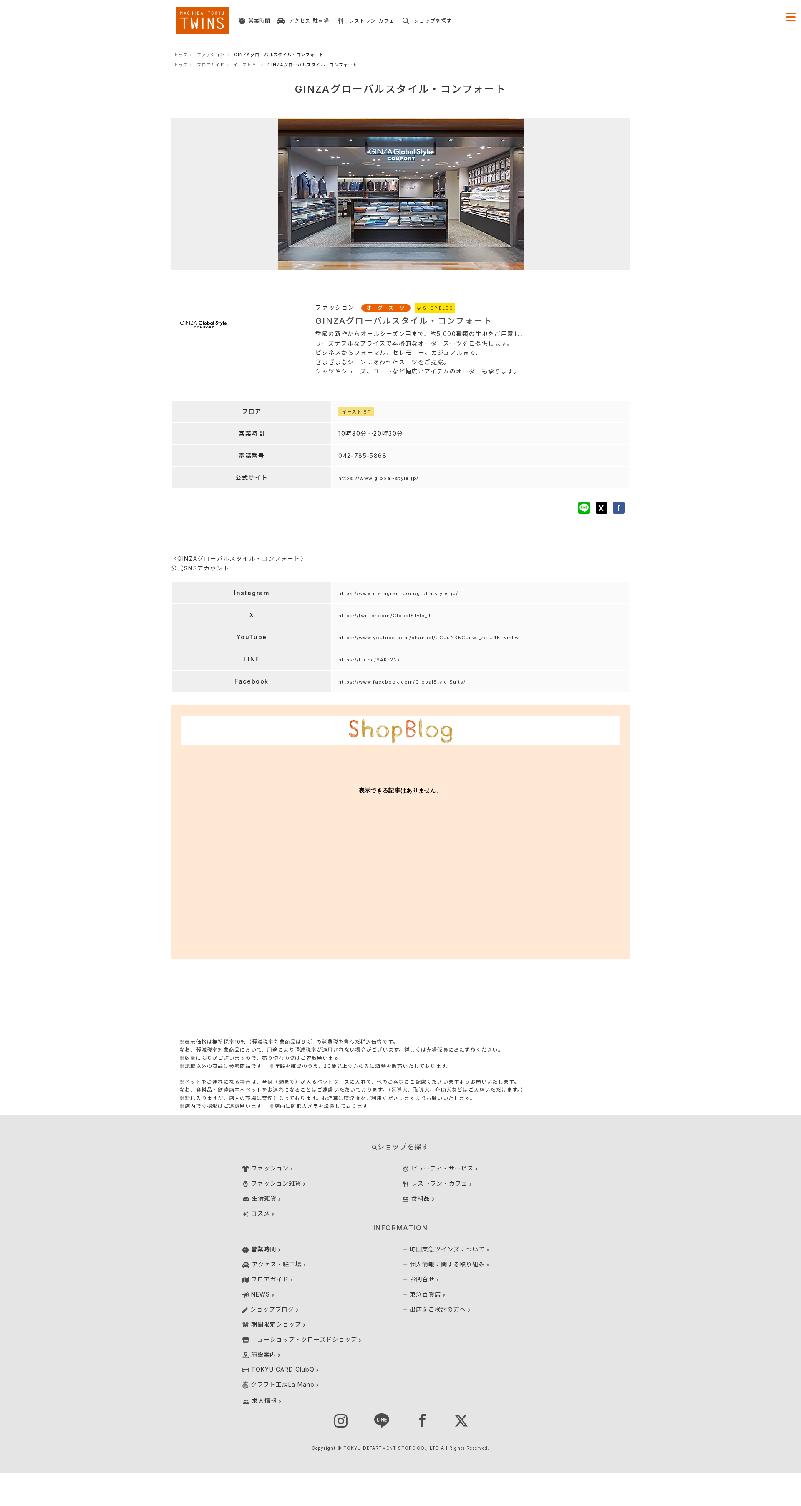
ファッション (210, 54)
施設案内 (263, 1354)
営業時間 (263, 1249)
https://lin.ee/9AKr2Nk (369, 660)
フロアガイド (210, 64)
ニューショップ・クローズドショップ (304, 1339)
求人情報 (264, 1400)
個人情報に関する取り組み (447, 1264)
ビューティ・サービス (442, 1168)
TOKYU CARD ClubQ (283, 1369)
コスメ (260, 1213)
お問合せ (422, 1279)
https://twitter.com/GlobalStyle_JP (386, 615)
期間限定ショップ (276, 1324)
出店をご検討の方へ (438, 1309)
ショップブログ (272, 1309)
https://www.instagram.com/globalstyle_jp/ (398, 593)
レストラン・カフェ (439, 1183)
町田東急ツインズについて (447, 1249)
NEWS (260, 1294)
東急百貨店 (425, 1294)
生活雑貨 (264, 1198)
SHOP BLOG (437, 307)
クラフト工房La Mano (283, 1384)
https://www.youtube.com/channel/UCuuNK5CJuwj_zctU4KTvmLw (428, 638)
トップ (181, 54)
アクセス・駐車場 (277, 1264)
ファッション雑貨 (276, 1183)
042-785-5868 (362, 455)
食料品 (420, 1198)
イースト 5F (246, 64)
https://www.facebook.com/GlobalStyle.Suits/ (402, 682)
